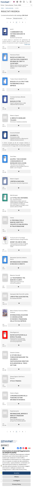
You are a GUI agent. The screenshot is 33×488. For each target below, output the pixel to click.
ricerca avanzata (9, 8)
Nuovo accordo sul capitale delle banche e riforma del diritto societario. (19, 60)
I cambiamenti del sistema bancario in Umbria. (17, 34)
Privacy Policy (16, 484)
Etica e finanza (15, 381)
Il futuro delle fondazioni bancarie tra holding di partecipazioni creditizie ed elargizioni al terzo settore (19, 360)
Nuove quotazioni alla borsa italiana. (18, 336)
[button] (14, 2)
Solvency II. (14, 135)
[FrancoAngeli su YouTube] (8, 446)
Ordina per (9, 18)
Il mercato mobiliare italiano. (17, 119)
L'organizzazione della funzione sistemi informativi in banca (18, 398)
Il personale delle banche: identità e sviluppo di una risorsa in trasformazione (19, 223)
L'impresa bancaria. (17, 181)
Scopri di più (27, 44)
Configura (16, 480)
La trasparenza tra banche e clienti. (17, 279)
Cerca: (2, 5)
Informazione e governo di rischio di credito (19, 263)
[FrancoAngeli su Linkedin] (4, 446)
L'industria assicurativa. (19, 297)
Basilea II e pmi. (15, 101)
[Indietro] (7, 22)
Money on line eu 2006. (18, 242)
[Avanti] (25, 22)
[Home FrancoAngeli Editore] (6, 2)
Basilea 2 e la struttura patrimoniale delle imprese (19, 83)
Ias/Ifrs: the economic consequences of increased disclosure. (18, 161)
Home (2, 8)
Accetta (16, 473)
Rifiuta (16, 477)
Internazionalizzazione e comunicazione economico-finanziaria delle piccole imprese (19, 318)
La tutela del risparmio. (19, 198)
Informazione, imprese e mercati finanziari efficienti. (19, 416)
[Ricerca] (31, 5)
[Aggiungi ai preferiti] (19, 47)
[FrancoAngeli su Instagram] (6, 446)
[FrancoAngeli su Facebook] (2, 446)
